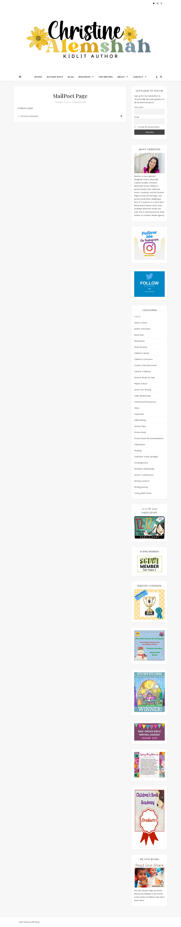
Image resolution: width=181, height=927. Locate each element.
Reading (138, 450)
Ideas (136, 408)
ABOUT (121, 76)
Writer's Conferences (144, 474)
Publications (139, 444)
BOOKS (38, 76)
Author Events (140, 322)
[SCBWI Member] (149, 564)
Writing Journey (141, 487)
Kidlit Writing (140, 420)
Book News (139, 341)
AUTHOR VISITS (55, 76)
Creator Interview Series (145, 365)
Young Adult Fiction (142, 493)
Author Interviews (142, 328)
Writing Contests (142, 481)
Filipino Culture (140, 383)
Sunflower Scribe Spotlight (146, 456)
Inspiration (139, 414)
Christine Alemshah (29, 116)
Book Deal (139, 334)
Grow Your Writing (142, 389)
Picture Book (140, 432)
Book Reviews (140, 347)
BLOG (71, 76)
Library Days (140, 426)
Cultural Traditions (142, 371)
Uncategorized (141, 462)
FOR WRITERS (106, 76)
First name (138, 107)
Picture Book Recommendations (149, 438)
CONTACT (138, 76)
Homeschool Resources (145, 401)
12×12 (137, 316)
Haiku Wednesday (142, 395)
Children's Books (141, 353)
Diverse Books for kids (144, 377)
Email (136, 117)
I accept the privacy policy (148, 127)
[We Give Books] (149, 875)
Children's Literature (143, 359)
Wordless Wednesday (144, 468)
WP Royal (35, 922)
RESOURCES (85, 76)
